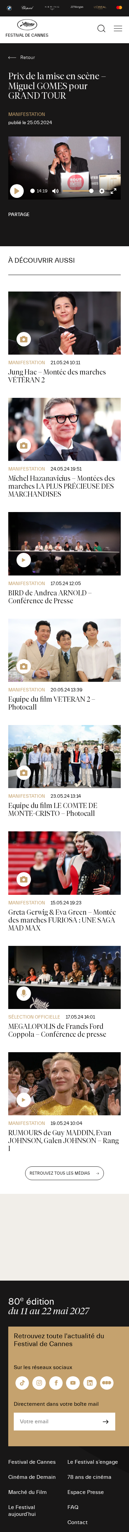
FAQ (72, 1507)
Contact (77, 1522)
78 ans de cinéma (89, 1477)
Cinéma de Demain (32, 1477)
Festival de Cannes (32, 1462)
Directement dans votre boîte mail (56, 1404)
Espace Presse (85, 1492)
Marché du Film (27, 1492)
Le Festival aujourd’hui (22, 1510)
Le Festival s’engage (92, 1462)
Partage (19, 214)
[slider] (32, 191)
